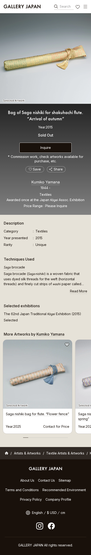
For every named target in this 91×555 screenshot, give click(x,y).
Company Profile (58, 499)
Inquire (45, 148)
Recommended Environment (64, 490)
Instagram (39, 525)
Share (58, 169)
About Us (27, 480)
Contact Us (46, 480)
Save (66, 345)
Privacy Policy (31, 499)
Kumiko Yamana (45, 182)
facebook (51, 525)
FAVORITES (78, 7)
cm (63, 513)
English (37, 513)
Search (65, 6)
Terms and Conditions (22, 490)
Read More (78, 291)
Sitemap (65, 480)
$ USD (52, 513)
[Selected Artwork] (45, 58)
